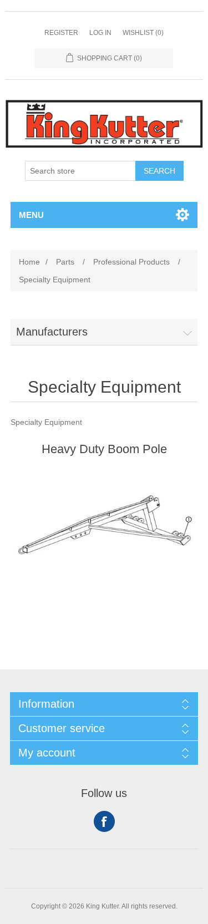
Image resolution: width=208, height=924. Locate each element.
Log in (100, 33)
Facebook (104, 821)
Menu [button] (31, 215)
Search (159, 170)
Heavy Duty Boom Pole (104, 449)
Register (61, 33)
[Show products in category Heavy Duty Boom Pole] (104, 525)
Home (29, 261)
